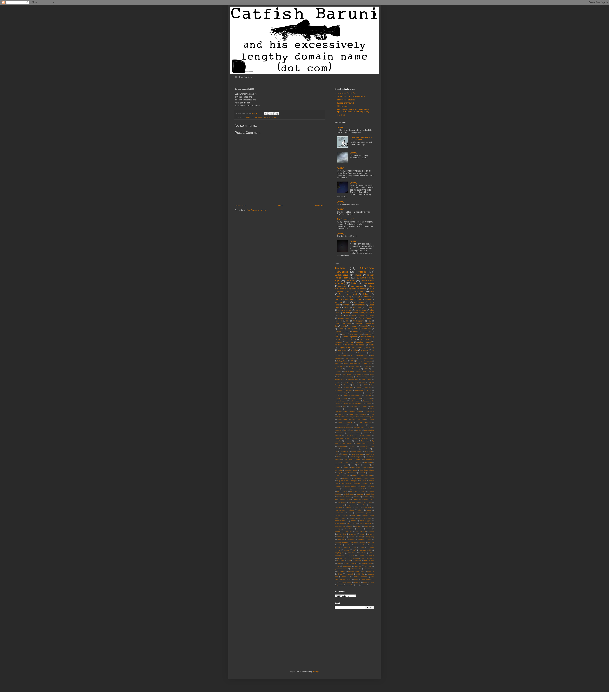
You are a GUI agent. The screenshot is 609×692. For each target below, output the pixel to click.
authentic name (340, 401)
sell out (360, 529)
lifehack (346, 475)
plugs (360, 510)
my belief (365, 497)
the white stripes (368, 558)
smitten (362, 534)
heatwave (345, 454)
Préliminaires (339, 379)
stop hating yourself (364, 342)
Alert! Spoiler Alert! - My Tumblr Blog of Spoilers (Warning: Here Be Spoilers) (353, 110)
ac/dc (359, 387)
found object (361, 443)
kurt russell (367, 467)
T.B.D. (337, 382)
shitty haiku (360, 305)
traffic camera (369, 561)
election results (365, 435)
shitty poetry (360, 291)
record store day (367, 337)
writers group (346, 582)
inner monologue (341, 465)
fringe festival (368, 283)
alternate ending (341, 393)
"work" (362, 315)
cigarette (371, 419)
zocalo (363, 585)
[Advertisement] (350, 630)
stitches (362, 542)
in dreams (357, 462)
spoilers (351, 539)
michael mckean (351, 486)
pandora (363, 505)
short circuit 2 (361, 531)
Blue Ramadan (350, 358)
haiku (354, 283)
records (341, 339)
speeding (340, 539)
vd (363, 571)
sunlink (348, 545)
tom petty (346, 313)
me (359, 299)
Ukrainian (356, 385)
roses (350, 526)
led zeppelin (351, 473)
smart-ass (352, 534)
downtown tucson (354, 433)
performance (361, 310)
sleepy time (341, 534)
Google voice (354, 366)
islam (352, 465)
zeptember (350, 585)
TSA (353, 382)
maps (337, 334)
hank (336, 454)
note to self (362, 502)
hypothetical (369, 307)
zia (358, 585)
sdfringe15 (347, 305)
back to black (355, 401)
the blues (360, 555)
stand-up (361, 539)
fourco (372, 443)
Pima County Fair (364, 377)
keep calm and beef (344, 299)
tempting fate (339, 553)
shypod (371, 531)
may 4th (358, 478)
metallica (338, 486)
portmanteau (339, 513)
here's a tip (370, 454)
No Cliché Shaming (345, 377)
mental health (347, 483)
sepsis (369, 529)
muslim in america (343, 497)
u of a (339, 315)
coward (371, 425)
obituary (345, 337)
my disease (359, 302)
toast (349, 561)
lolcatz (337, 478)
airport (369, 390)
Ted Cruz (362, 382)
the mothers (341, 558)
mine (344, 334)
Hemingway (367, 366)
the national (354, 558)
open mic (352, 505)
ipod (346, 331)
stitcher (354, 542)
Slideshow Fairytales (346, 100)
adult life (368, 387)
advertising (359, 390)
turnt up (368, 566)
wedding (354, 350)
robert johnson (340, 526)
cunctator (338, 430)
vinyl (266, 117)
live (348, 302)
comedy (350, 280)
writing (348, 297)
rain (358, 518)
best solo (363, 326)
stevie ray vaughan (342, 542)
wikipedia (364, 350)
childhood (361, 419)
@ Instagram (342, 106)
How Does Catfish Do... (347, 93)
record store (339, 523)
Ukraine (346, 385)
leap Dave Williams (367, 470)
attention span (355, 398)
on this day (339, 505)
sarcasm (358, 526)
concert (352, 425)
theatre (371, 345)
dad (351, 430)
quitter (344, 518)
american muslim (356, 393)
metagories (367, 483)
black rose (363, 409)
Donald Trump (365, 318)
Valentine (358, 323)
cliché (340, 422)
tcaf (354, 550)
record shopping (366, 521)
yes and (357, 582)
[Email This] (265, 113)
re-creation (368, 518)
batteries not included (353, 403)
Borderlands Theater (366, 358)
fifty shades (366, 438)
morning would (357, 286)
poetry (254, 117)
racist (352, 518)
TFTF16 (345, 382)
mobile (362, 271)
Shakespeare (358, 321)
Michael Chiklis (361, 371)
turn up (358, 566)
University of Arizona (343, 323)
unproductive (369, 569)
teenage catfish (365, 550)
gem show (365, 449)
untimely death (353, 571)
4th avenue (362, 353)
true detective (367, 563)
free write (344, 449)
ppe (350, 513)
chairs (352, 419)
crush (370, 427)
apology (369, 393)
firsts (356, 441)
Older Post (319, 206)
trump (337, 566)
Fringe (357, 297)
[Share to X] (271, 113)
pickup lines (367, 507)
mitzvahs (346, 489)
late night (338, 470)
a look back (349, 387)
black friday (350, 409)
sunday (260, 117)
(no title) (340, 127)
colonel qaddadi (364, 422)
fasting (355, 438)
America (371, 315)
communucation (340, 425)
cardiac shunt (342, 419)
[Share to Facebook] (274, 113)
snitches (371, 534)
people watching (344, 310)
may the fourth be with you (347, 481)
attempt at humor (341, 398)
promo (346, 515)
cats (243, 117)
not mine (352, 502)
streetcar (371, 542)
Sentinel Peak (353, 379)
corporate (362, 425)
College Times (342, 361)
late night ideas (351, 470)
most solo (370, 489)
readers (353, 521)
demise (358, 430)
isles (358, 465)
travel (339, 563)
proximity (365, 515)
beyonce (364, 406)
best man (353, 406)
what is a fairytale (360, 577)
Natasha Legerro (360, 374)
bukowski (363, 414)
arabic (337, 395)
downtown (341, 433)
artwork (368, 395)
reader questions (341, 521)
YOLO (365, 385)
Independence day (353, 369)
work (354, 315)
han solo (368, 451)
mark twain (342, 286)
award (343, 326)
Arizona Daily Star (346, 318)
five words (365, 441)
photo (357, 507)
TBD (369, 321)
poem (369, 510)
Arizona (346, 307)
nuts (336, 337)
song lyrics (366, 339)
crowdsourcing (359, 427)
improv (348, 462)
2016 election (350, 353)
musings (360, 494)
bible (372, 326)
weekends (273, 117)
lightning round (366, 475)
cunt (345, 430)
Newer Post (241, 206)
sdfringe (353, 339)
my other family (345, 499)
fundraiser (354, 449)
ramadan (338, 302)
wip (350, 579)
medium (363, 481)
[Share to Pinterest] (277, 113)
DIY (352, 361)
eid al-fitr (349, 435)
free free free (364, 446)
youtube (340, 585)
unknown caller (355, 569)
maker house (347, 478)
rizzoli (355, 523)
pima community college (344, 510)
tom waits (357, 561)
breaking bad (369, 411)
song (361, 537)
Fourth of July (340, 366)
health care (366, 329)
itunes (366, 465)
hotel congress (356, 457)
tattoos (346, 550)
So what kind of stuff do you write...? (352, 96)
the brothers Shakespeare (355, 345)
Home (280, 206)
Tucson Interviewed (345, 103)
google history (356, 451)
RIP (347, 321)
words (356, 579)
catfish (340, 329)
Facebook (338, 321)
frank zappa (341, 446)
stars (369, 539)
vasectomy (370, 347)
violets (339, 574)
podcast (354, 337)
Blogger (316, 671)
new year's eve (356, 334)
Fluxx (349, 291)
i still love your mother (352, 459)
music (358, 275)
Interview (367, 297)
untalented (341, 571)
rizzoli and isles (366, 523)
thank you (363, 553)
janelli (346, 467)
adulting (349, 390)
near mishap (341, 502)
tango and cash (350, 547)
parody (348, 507)
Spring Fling (366, 379)
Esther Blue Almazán (352, 363)
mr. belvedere (349, 494)
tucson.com (347, 566)
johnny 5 (368, 331)
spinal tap (349, 342)
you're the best (368, 582)
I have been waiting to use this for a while (361, 138)
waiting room (343, 350)
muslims (356, 497)
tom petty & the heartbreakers (350, 347)
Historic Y (338, 369)
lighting (354, 475)
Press (371, 291)
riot (348, 523)
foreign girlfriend (347, 443)
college (350, 422)
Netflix (372, 374)
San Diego (357, 307)
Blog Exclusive (362, 355)
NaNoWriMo (347, 374)
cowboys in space (344, 427)
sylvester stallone (360, 545)
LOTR (366, 369)
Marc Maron (348, 371)
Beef (352, 355)
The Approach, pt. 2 (345, 219)
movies (363, 491)
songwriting (370, 537)
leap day (340, 473)
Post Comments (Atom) (256, 210)
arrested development (352, 395)
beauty (337, 406)
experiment (339, 438)
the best (351, 555)
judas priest (355, 467)
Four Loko (368, 363)
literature (338, 297)
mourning (353, 491)
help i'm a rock (357, 454)
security (337, 529)
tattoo (362, 547)
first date (347, 441)
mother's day (342, 491)
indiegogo (368, 462)
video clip (370, 571)
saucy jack (368, 526)
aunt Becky (368, 398)
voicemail (349, 574)
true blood (355, 563)
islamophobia (356, 331)
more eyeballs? (358, 489)
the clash (370, 555)
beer (345, 406)
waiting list (360, 574)
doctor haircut (369, 430)
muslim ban (370, 494)
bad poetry (353, 326)
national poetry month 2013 (364, 499)
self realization (349, 529)
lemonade (362, 473)
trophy (346, 563)
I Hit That (341, 115)
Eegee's (338, 363)
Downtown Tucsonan (364, 361)
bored (352, 411)
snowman (352, 537)
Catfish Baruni (342, 275)
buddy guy (353, 414)
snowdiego (341, 537)
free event (352, 446)
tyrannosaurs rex (341, 569)
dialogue (366, 294)
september (338, 531)
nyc (370, 502)
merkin (357, 483)
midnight (364, 486)
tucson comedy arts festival (363, 313)
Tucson (340, 268)
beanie (368, 403)
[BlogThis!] (268, 113)
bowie (359, 411)
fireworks (338, 441)
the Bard (338, 345)
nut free (368, 334)
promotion (355, 515)
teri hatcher (352, 553)
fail (348, 438)
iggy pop (338, 331)
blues (345, 411)
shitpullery (349, 531)
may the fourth (369, 478)
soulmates (339, 342)
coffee (248, 117)
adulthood (338, 390)
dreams (366, 433)
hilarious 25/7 (342, 457)
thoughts (340, 561)
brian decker (341, 414)
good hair (344, 451)
